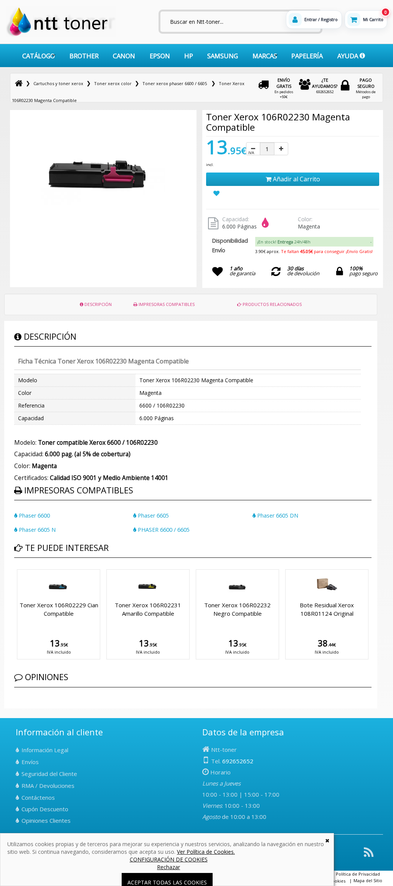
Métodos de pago (366, 88)
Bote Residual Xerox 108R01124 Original (327, 609)
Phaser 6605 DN (277, 515)
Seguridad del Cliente (49, 774)
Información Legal (44, 750)
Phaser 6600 (33, 515)
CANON (124, 55)
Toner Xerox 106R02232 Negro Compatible (237, 609)
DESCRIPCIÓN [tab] (97, 304)
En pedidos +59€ (283, 88)
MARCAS (265, 55)
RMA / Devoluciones (47, 785)
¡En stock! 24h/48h (283, 242)
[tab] (314, 242)
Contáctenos (38, 797)
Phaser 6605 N (36, 529)
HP (188, 55)
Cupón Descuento (44, 809)
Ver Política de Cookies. (206, 851)
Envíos (30, 762)
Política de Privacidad (358, 874)
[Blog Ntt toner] (368, 855)
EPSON (160, 55)
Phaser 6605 (152, 515)
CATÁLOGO (38, 55)
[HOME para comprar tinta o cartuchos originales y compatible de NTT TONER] (61, 35)
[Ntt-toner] (19, 83)
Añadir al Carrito (295, 179)
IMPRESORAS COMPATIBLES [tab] (166, 304)
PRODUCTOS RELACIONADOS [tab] (271, 304)
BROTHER (84, 55)
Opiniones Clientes (46, 820)
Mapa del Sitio (367, 880)
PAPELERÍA (307, 55)
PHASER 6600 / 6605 (163, 529)
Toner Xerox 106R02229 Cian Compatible (59, 609)
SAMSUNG (222, 55)
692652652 (324, 85)
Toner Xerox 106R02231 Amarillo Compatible (148, 609)
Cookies (337, 881)
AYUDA (348, 55)
